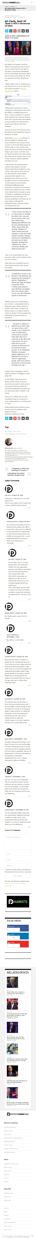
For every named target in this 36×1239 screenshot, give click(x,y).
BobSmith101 (9, 613)
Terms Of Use (7, 1171)
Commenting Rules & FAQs (11, 1163)
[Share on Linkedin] (10, 30)
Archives (6, 1208)
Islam (18, 431)
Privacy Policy (8, 1167)
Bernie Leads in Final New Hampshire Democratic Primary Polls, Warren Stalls (18, 1103)
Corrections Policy (9, 1141)
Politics (9, 990)
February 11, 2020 (11, 1062)
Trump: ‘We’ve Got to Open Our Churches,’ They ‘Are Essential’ (16, 992)
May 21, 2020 (10, 995)
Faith (14, 431)
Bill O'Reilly (8, 431)
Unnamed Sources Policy (11, 1148)
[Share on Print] (27, 30)
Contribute (7, 1219)
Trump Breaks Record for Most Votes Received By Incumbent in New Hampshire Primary (17, 1015)
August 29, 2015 (15, 15)
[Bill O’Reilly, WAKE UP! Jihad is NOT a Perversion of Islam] (10, 442)
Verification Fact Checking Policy (13, 1138)
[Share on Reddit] (15, 30)
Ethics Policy (7, 1134)
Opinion (12, 6)
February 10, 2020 (11, 1105)
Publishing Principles (10, 1127)
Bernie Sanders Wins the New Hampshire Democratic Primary (16, 1037)
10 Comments (21, 17)
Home (6, 6)
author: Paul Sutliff (11, 17)
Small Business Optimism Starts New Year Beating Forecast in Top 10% (17, 1059)
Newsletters (7, 1200)
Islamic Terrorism (10, 434)
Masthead (6, 1174)
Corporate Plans (8, 1193)
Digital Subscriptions (10, 1222)
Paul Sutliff (18, 448)
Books (5, 1211)
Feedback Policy (8, 1130)
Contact (6, 1181)
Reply (29, 507)
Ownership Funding (9, 1152)
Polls (8, 1100)
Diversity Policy (8, 1145)
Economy (9, 1057)
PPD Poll (6, 1178)
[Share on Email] (23, 30)
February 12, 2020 (11, 1018)
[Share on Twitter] (6, 30)
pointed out (16, 138)
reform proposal (21, 434)
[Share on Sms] (19, 30)
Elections (9, 1012)
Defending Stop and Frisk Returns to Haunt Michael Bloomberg (17, 1081)
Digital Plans (7, 1196)
